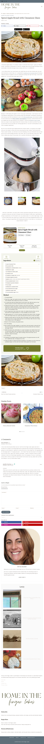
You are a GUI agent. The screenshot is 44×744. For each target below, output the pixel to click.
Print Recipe (26, 29)
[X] (4, 1)
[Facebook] (2, 1)
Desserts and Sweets (5, 15)
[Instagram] (6, 1)
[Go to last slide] (3, 417)
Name (3, 508)
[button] (38, 264)
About (2, 681)
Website (32, 508)
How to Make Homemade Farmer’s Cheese (32, 658)
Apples (3, 388)
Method (38, 258)
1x (34, 260)
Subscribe (3, 679)
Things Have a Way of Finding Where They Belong (32, 598)
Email (17, 508)
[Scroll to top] (41, 740)
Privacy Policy (4, 685)
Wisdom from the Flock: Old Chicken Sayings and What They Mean (32, 618)
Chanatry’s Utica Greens (31, 425)
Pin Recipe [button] (28, 235)
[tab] (20, 431)
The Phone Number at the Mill (32, 638)
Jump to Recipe (19, 29)
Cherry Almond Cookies (9, 425)
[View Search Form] (42, 1)
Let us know (17, 349)
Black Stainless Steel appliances (20, 118)
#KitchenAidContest (28, 117)
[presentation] (11, 413)
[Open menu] (42, 6)
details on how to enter (35, 120)
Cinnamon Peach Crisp (38, 393)
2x (36, 260)
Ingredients (6, 258)
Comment (4, 492)
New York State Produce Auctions (8, 393)
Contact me (3, 683)
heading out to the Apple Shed (30, 73)
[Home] (1, 13)
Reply (41, 464)
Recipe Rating (4, 487)
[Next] (41, 417)
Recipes (12, 15)
